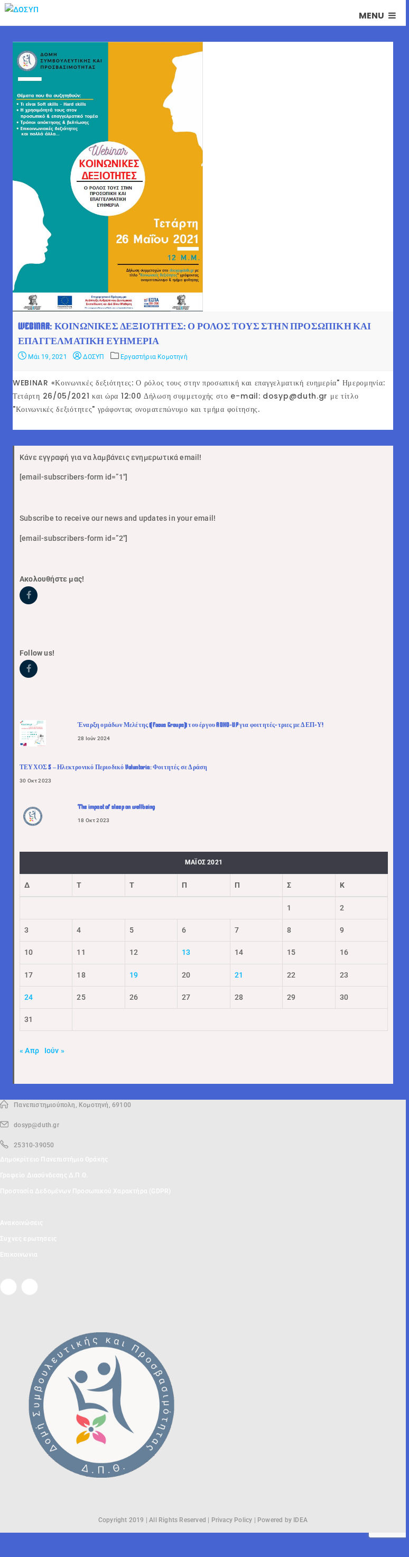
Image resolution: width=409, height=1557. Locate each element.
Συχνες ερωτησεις (28, 1238)
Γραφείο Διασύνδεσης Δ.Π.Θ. (44, 1175)
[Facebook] (8, 1286)
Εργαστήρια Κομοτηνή (154, 357)
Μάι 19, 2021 (46, 357)
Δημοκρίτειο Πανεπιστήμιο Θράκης (54, 1159)
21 (239, 975)
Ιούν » (54, 1050)
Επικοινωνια (19, 1254)
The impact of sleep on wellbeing (116, 807)
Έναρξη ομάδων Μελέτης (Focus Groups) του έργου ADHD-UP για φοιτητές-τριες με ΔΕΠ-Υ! (201, 725)
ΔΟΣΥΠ (92, 357)
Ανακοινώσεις (21, 1223)
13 (186, 952)
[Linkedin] (29, 1286)
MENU (372, 16)
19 (133, 975)
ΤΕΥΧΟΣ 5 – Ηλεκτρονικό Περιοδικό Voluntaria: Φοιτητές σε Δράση (113, 767)
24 (28, 997)
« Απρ (29, 1050)
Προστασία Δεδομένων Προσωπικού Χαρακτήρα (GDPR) (85, 1191)
